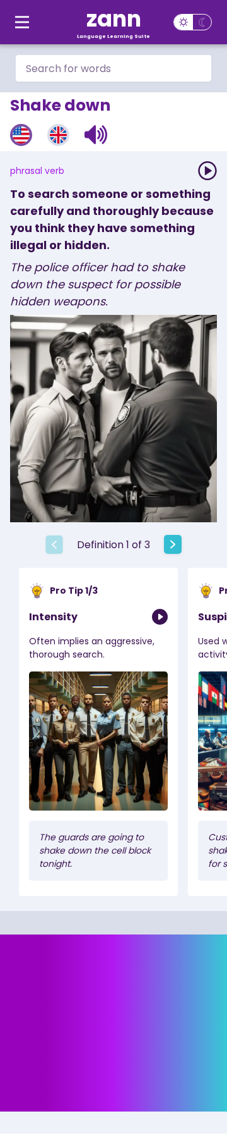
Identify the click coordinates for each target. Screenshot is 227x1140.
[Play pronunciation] (207, 170)
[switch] (192, 22)
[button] (96, 134)
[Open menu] (22, 22)
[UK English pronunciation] (58, 135)
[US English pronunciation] (21, 135)
